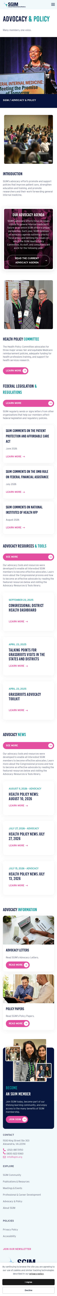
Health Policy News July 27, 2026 (26, 836)
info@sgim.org (14, 1157)
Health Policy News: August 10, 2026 (24, 796)
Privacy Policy (10, 1230)
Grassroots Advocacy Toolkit (25, 696)
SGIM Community (12, 1175)
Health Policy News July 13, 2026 (26, 876)
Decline (28, 1290)
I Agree (28, 1282)
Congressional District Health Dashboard (26, 607)
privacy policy (36, 1273)
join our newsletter (17, 1249)
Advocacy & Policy (12, 1201)
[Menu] (52, 4)
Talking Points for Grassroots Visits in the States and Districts (27, 654)
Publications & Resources (16, 1181)
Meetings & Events (12, 1188)
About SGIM (9, 1208)
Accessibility (9, 1236)
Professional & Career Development (22, 1195)
